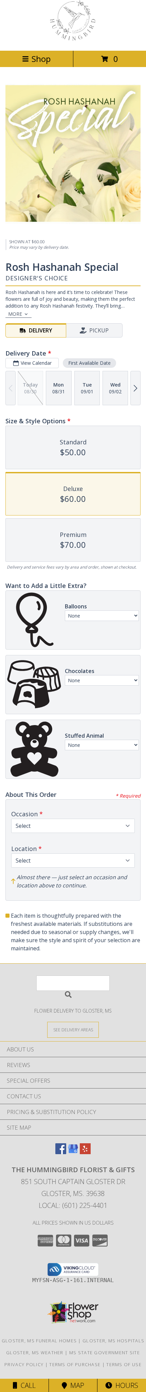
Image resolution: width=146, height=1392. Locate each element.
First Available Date (89, 363)
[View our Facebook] (60, 1152)
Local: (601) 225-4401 (73, 1205)
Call (26, 1385)
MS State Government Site (104, 1352)
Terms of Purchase (75, 1364)
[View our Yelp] (85, 1152)
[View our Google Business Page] (73, 1152)
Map (75, 1385)
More (15, 314)
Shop (41, 58)
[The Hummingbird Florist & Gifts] (73, 40)
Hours (125, 1385)
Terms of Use (124, 1364)
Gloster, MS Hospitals (113, 1341)
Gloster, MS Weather (34, 1352)
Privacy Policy (23, 1364)
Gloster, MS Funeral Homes (39, 1341)
